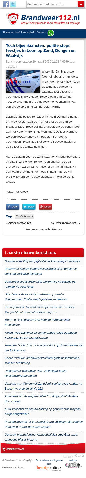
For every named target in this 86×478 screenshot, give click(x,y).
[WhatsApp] (50, 33)
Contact (41, 32)
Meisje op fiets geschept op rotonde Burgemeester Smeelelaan (37, 322)
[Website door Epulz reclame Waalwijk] (73, 468)
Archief (15, 32)
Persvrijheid (28, 32)
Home (6, 32)
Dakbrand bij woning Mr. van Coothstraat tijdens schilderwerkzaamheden (36, 373)
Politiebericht (24, 216)
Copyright (28, 460)
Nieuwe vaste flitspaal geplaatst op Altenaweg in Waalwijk (42, 261)
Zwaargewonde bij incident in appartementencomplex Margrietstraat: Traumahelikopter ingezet (40, 310)
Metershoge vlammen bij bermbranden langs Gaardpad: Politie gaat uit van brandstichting (41, 335)
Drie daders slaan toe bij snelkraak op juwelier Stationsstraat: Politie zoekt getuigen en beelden (36, 297)
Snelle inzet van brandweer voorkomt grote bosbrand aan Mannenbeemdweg (42, 361)
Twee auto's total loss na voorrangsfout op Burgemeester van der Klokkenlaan (44, 348)
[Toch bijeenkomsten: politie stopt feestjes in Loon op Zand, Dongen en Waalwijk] (22, 81)
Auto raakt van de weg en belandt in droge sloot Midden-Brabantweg (41, 399)
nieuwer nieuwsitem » (65, 223)
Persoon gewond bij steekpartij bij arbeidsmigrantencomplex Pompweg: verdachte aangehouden (44, 424)
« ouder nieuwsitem (19, 223)
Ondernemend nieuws (13, 467)
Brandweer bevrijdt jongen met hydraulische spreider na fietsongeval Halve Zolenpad (41, 271)
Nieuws (57, 229)
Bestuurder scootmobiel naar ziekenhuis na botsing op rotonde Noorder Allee (40, 284)
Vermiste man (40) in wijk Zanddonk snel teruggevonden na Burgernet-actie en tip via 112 (43, 386)
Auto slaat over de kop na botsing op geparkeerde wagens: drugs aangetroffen (43, 412)
